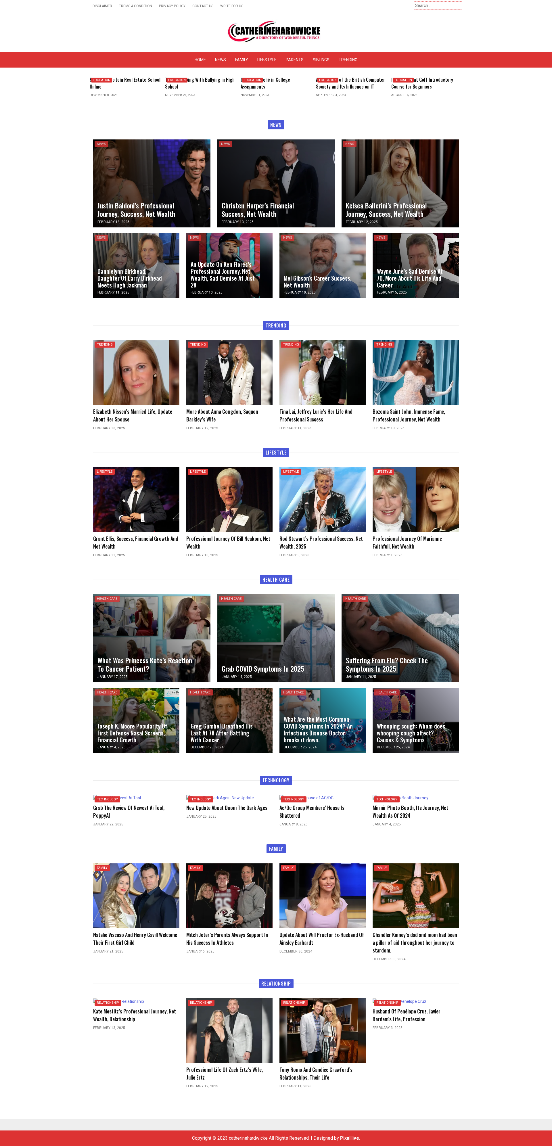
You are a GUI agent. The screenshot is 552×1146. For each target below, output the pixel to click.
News (220, 60)
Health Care (107, 599)
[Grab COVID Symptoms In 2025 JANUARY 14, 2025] (276, 638)
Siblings (321, 60)
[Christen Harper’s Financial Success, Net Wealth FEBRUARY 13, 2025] (276, 183)
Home (200, 60)
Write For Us (231, 6)
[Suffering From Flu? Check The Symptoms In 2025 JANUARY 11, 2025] (400, 638)
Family (241, 60)
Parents (295, 60)
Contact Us (202, 6)
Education (101, 80)
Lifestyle (267, 60)
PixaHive (349, 1138)
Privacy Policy (172, 6)
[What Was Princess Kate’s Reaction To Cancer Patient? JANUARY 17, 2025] (151, 638)
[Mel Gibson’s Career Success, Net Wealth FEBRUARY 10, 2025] (322, 265)
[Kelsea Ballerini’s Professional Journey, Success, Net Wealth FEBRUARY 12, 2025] (400, 183)
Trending (348, 60)
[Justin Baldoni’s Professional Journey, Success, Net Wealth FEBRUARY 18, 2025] (151, 183)
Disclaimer (102, 6)
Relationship (108, 1003)
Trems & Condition (135, 6)
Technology (107, 799)
